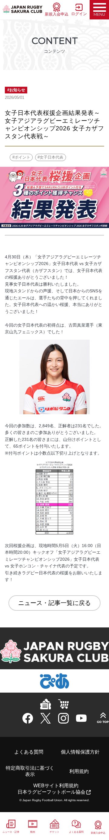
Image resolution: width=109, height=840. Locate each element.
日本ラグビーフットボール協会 (51, 792)
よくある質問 (28, 751)
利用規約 (79, 771)
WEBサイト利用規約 (55, 785)
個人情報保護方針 (80, 751)
